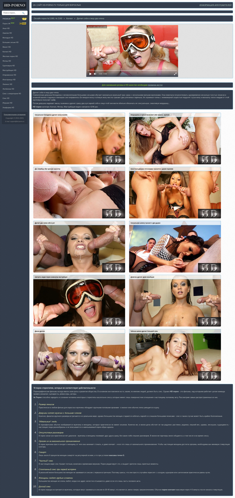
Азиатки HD (7, 33)
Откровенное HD (9, 75)
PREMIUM (9, 19)
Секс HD (6, 98)
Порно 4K (8, 23)
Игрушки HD (7, 103)
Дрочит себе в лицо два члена (90, 18)
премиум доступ (155, 85)
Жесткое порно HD (10, 56)
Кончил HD (7, 52)
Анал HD (6, 28)
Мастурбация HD (9, 70)
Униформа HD (8, 107)
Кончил (69, 18)
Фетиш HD (7, 61)
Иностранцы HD (9, 80)
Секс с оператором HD (12, 94)
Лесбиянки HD (8, 89)
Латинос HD (7, 84)
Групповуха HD (9, 66)
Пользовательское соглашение (15, 114)
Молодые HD (8, 38)
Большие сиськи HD (10, 42)
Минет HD (7, 47)
